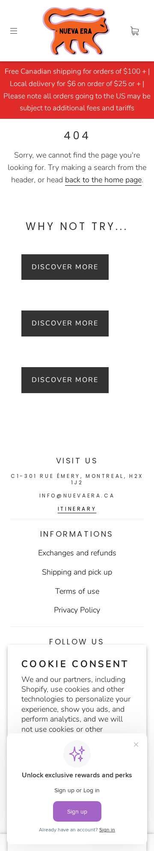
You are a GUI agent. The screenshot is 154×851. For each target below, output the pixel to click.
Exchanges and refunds (77, 553)
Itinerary (77, 508)
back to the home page (103, 180)
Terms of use (77, 591)
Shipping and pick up (77, 572)
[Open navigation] (19, 30)
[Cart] (134, 30)
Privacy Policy (77, 610)
